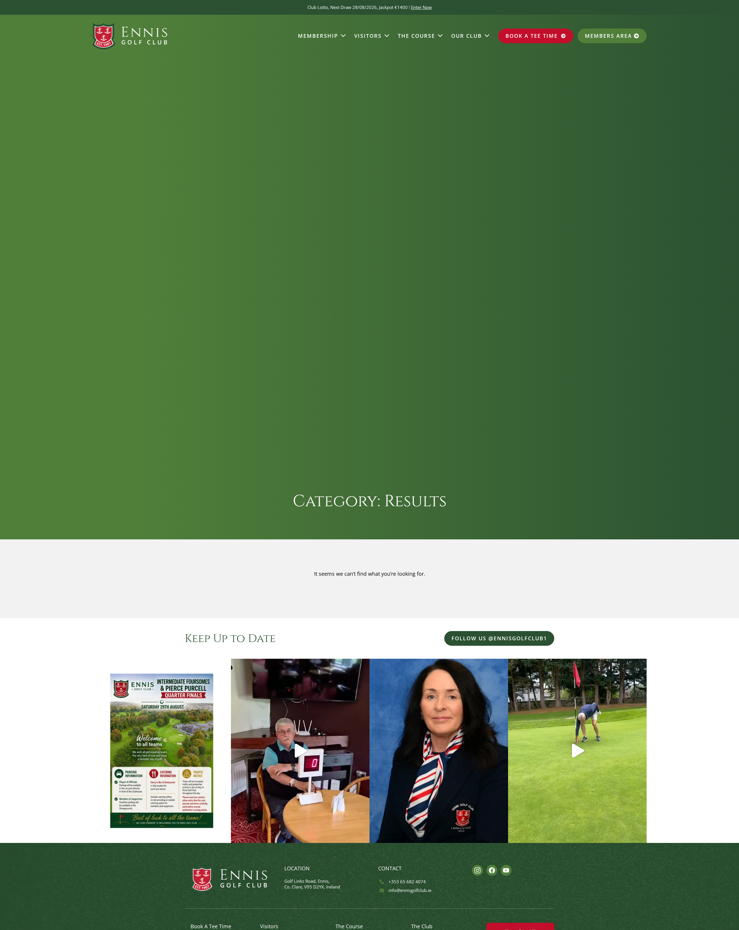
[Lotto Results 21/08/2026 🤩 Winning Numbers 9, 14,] (300, 751)
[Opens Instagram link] (477, 870)
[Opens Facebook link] (491, 870)
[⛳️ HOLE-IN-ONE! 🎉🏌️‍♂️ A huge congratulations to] (577, 751)
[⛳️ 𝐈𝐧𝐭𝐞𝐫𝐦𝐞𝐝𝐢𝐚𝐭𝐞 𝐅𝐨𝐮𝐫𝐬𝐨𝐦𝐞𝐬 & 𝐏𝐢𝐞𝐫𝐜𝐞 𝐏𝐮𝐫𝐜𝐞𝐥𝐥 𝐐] (161, 751)
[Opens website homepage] (129, 36)
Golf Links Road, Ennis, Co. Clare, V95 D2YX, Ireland (312, 884)
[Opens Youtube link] (506, 870)
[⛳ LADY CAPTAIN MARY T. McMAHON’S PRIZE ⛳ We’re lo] (439, 751)
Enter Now (421, 7)
